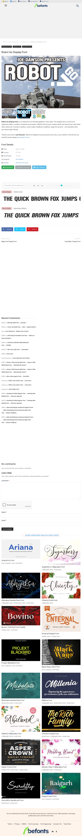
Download (9, 167)
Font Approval (46, 824)
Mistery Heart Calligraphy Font (54, 767)
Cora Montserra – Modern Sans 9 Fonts (17, 331)
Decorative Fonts (6, 46)
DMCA (24, 824)
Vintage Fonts (55, 636)
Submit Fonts (45, 1)
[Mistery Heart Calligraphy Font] (61, 752)
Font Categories (13, 42)
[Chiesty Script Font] (61, 585)
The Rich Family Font (50, 734)
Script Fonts (58, 570)
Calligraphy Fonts (47, 570)
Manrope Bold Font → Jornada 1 (16, 323)
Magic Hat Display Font (9, 241)
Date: (5, 149)
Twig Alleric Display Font (72, 241)
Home (5, 42)
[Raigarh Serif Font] (61, 783)
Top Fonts (67, 824)
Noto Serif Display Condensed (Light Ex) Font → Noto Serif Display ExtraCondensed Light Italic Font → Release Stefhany (17, 410)
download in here (23, 137)
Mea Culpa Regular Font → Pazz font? (18, 376)
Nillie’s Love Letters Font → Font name (20, 380)
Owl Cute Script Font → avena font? (17, 349)
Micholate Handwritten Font (13, 700)
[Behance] (53, 831)
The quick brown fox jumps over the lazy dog (42, 199)
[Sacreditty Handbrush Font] (21, 785)
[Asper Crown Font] (21, 752)
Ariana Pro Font (8, 560)
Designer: (6, 159)
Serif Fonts (14, 630)
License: (6, 163)
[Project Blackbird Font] (21, 650)
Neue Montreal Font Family (21, 358)
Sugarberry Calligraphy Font (53, 567)
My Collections (34, 1)
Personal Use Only (22, 163)
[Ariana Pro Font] (21, 549)
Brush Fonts (45, 736)
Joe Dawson (19, 159)
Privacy (17, 824)
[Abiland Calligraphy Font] (21, 719)
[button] (77, 6)
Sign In (5, 1)
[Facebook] (56, 831)
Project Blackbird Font (11, 663)
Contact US (57, 824)
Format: (6, 152)
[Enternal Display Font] (61, 619)
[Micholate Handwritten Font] (21, 685)
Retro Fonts (14, 770)
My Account (23, 1)
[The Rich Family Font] (61, 719)
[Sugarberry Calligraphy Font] (61, 552)
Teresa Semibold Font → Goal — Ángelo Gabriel (21, 327)
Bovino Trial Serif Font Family (13, 627)
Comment (6, 481)
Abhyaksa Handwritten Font (13, 600)
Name (4, 512)
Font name (10, 354)
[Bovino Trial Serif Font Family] (21, 615)
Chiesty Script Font (50, 600)
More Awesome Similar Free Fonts (42, 535)
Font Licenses (33, 824)
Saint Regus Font (14, 389)
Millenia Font (47, 700)
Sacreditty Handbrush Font (13, 800)
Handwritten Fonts (20, 603)
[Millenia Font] (61, 685)
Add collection (40, 167)
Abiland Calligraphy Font (11, 734)
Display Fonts (24, 42)
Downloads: (8, 156)
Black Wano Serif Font (51, 667)
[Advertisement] (41, 24)
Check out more (24, 167)
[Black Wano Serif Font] (61, 652)
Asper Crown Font (9, 767)
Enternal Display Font (50, 634)
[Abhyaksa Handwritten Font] (21, 585)
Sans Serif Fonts (27, 46)
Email (4, 520)
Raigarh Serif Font (49, 796)
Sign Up (13, 1)
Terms (10, 824)
